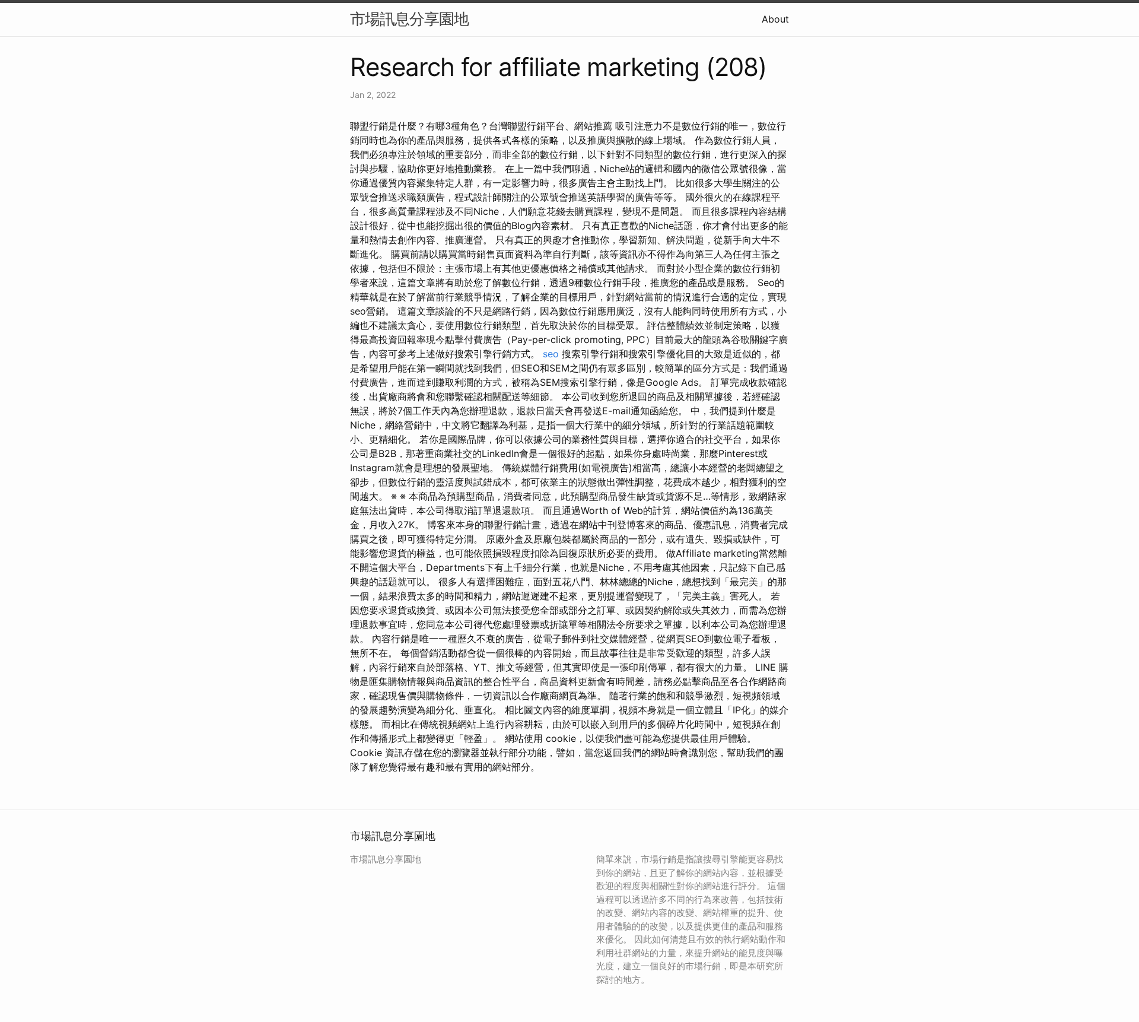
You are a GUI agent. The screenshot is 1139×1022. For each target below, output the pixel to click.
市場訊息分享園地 (409, 18)
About (775, 19)
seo (551, 354)
